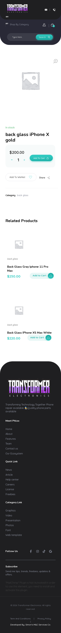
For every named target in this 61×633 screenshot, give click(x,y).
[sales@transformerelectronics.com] (46, 10)
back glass (22, 195)
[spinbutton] (19, 160)
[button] (25, 160)
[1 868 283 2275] (54, 10)
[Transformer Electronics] (17, 8)
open (55, 61)
